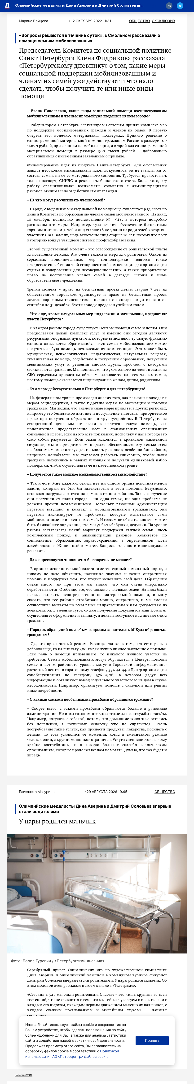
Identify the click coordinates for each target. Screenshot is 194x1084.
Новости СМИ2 (23, 1075)
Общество (139, 21)
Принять (152, 1040)
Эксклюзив (163, 21)
